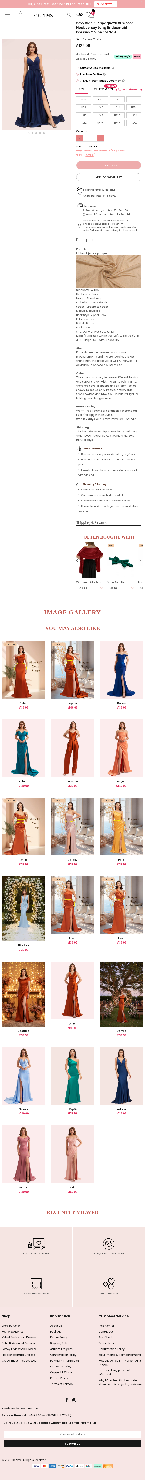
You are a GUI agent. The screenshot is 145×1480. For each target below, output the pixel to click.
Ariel (72, 1024)
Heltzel (23, 1187)
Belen (23, 703)
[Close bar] (142, 2)
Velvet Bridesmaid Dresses (19, 1337)
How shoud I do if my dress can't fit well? (120, 1363)
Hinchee (23, 945)
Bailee (121, 703)
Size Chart (105, 1337)
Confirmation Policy (63, 1355)
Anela (72, 938)
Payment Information (64, 1361)
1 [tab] (29, 133)
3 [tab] (36, 133)
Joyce (72, 1109)
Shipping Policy (60, 1343)
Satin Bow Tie (116, 582)
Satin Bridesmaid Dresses (18, 1343)
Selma (23, 1109)
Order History (107, 1343)
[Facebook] (66, 1400)
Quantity (81, 131)
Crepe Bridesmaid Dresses (19, 1361)
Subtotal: (81, 146)
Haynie (121, 781)
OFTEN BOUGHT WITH (108, 537)
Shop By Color (11, 1326)
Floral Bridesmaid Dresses (18, 1355)
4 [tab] (40, 133)
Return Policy (58, 1337)
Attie (23, 860)
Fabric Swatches (12, 1331)
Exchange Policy (60, 1366)
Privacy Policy (59, 1378)
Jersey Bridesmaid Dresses (19, 1349)
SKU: (79, 39)
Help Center (106, 1326)
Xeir (72, 1187)
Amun (121, 938)
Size (82, 89)
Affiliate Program (61, 1349)
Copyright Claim (61, 1372)
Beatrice (23, 1031)
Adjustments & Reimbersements (120, 1355)
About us (56, 1326)
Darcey (72, 860)
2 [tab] (32, 133)
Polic (121, 860)
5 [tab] (44, 133)
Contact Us (106, 1331)
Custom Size (105, 89)
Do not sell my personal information (114, 1372)
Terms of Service (61, 1384)
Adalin (121, 1109)
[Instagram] (74, 1400)
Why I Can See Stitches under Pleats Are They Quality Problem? (120, 1382)
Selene (23, 781)
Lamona (72, 781)
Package (56, 1331)
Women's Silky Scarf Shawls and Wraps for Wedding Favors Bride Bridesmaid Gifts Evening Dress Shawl (89, 582)
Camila (121, 1031)
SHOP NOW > (105, 4)
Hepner (72, 703)
